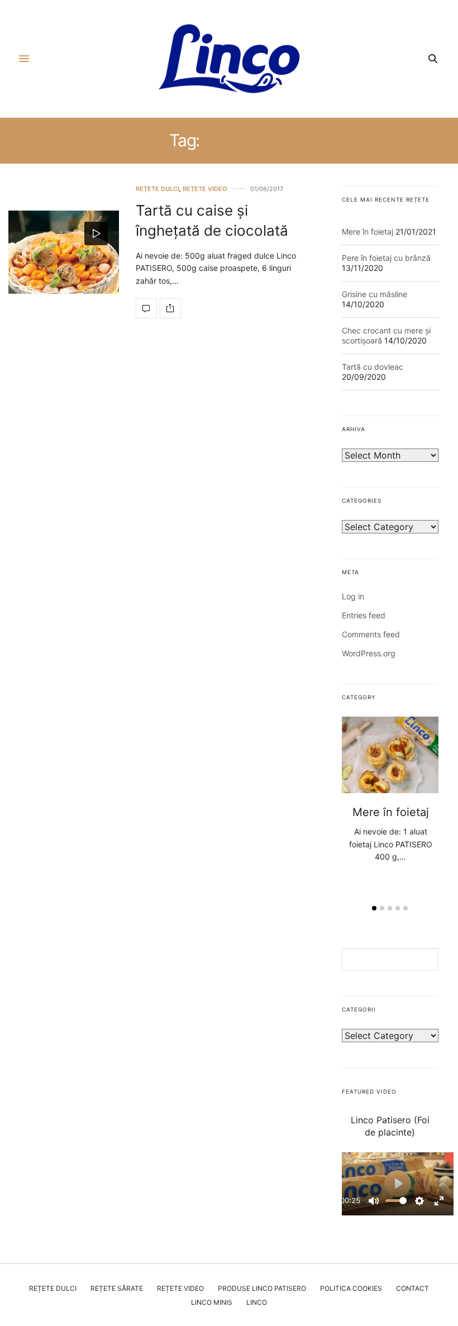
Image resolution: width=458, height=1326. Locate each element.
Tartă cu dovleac (372, 366)
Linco (256, 1302)
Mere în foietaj (367, 231)
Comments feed (371, 634)
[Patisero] (229, 59)
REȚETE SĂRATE (116, 1288)
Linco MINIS (211, 1302)
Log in (353, 596)
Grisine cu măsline (374, 294)
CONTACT (412, 1288)
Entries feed (363, 615)
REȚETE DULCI (157, 189)
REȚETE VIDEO (205, 189)
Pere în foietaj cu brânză (386, 258)
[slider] (396, 1200)
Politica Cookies (351, 1288)
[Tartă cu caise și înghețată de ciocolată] (63, 252)
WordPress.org (368, 653)
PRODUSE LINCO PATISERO (262, 1288)
